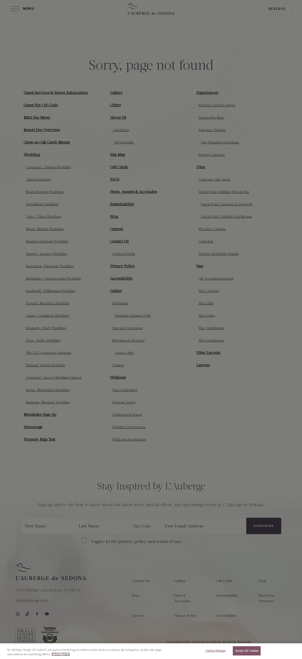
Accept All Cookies (246, 650)
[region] (151, 651)
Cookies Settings (215, 650)
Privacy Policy (61, 654)
